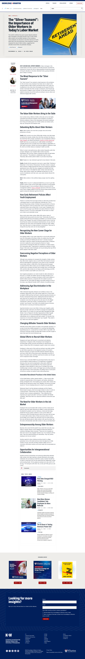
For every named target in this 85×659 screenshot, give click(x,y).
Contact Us (65, 638)
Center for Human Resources (47, 140)
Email (43, 604)
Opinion (71, 3)
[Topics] (5, 9)
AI (25, 634)
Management (36, 8)
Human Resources (13, 47)
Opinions (46, 638)
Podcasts (54, 3)
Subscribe (79, 3)
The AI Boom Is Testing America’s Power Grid (44, 526)
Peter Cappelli (23, 140)
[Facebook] (10, 651)
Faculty (45, 635)
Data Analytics (40, 486)
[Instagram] (18, 651)
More (41, 8)
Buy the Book (67, 583)
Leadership (27, 641)
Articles (47, 3)
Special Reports (63, 3)
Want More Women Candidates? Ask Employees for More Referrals (43, 502)
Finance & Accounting (17, 8)
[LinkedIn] (13, 651)
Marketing (27, 640)
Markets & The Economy (28, 8)
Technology (40, 532)
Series (45, 637)
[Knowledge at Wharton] (11, 3)
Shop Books (65, 637)
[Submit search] (82, 8)
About (64, 634)
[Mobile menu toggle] (2, 8)
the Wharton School (30, 652)
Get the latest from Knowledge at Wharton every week (57, 612)
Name (43, 599)
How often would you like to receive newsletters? (54, 610)
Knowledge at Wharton (32, 650)
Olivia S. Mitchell (36, 187)
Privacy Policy (49, 650)
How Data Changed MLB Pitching (45, 480)
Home (9, 15)
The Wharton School (67, 635)
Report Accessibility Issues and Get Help (54, 652)
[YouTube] (15, 651)
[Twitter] (7, 651)
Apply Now (18, 583)
